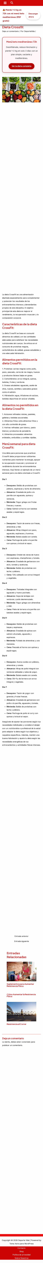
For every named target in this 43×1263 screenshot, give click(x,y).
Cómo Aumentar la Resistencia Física (21, 995)
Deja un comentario (10, 31)
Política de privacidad (21, 1255)
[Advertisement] (21, 194)
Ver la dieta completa (21, 66)
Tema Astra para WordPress (21, 1244)
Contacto (21, 1248)
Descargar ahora (33, 15)
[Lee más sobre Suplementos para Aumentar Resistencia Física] (21, 971)
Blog (21, 1251)
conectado (26, 1042)
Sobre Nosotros (21, 1258)
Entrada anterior (21, 936)
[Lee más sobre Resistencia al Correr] (21, 1011)
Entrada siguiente (21, 941)
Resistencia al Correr (16, 1024)
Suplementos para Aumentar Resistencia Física (20, 985)
